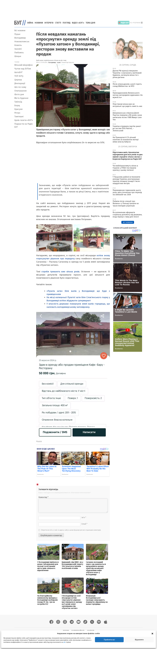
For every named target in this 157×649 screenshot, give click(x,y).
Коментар (43, 497)
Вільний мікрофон (23, 65)
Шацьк (17, 56)
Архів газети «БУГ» (23, 120)
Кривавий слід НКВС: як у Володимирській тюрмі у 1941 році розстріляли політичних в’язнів (72, 565)
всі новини (128, 222)
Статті (58, 23)
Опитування (20, 90)
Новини (39, 23)
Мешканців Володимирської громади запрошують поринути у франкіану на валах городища (97, 600)
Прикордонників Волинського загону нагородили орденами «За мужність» (128, 95)
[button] (152, 633)
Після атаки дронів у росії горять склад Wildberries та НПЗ (127, 85)
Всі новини (19, 30)
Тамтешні (18, 116)
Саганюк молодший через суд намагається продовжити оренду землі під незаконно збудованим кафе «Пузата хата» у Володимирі (96, 568)
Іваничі (18, 49)
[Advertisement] (78, 8)
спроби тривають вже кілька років (60, 271)
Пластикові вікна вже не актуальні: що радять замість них (127, 105)
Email (84, 524)
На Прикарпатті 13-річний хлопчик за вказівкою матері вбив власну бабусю (125, 139)
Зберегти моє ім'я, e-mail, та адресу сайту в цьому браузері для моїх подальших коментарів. (71, 530)
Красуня (18, 109)
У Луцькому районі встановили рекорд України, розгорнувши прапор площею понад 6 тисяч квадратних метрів (126, 180)
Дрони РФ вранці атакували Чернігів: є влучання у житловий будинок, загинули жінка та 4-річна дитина (127, 74)
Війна (30, 23)
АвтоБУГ (18, 72)
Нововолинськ (21, 41)
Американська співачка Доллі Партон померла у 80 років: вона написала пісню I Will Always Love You (127, 116)
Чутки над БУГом (22, 68)
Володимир (20, 38)
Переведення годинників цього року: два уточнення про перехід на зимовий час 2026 (127, 192)
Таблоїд (18, 102)
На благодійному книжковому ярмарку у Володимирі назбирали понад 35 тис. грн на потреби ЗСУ (47, 600)
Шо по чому (20, 87)
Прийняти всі (109, 640)
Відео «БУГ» (78, 23)
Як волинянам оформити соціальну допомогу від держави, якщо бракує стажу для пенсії (127, 214)
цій (64, 642)
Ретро (17, 113)
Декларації (19, 83)
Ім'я (83, 517)
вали (58, 62)
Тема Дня (90, 23)
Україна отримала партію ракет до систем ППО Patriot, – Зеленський (127, 128)
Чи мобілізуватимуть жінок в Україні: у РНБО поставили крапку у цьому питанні (125, 168)
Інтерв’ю (48, 23)
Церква (18, 79)
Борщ (17, 105)
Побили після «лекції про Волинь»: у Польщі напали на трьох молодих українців (126, 203)
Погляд (66, 23)
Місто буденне (21, 98)
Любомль (19, 52)
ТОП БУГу (18, 76)
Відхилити (139, 640)
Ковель (18, 45)
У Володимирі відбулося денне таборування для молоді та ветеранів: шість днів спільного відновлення (48, 566)
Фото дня (19, 94)
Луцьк (17, 34)
